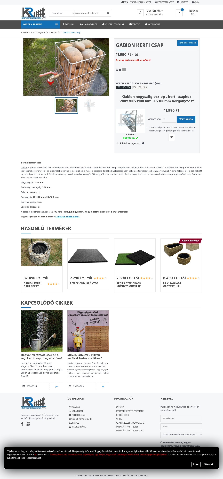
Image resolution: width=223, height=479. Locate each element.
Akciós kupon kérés (82, 419)
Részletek (209, 464)
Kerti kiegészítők (39, 32)
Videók (136, 24)
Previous (29, 67)
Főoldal (69, 24)
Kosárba (187, 119)
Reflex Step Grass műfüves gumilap (129, 284)
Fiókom (75, 407)
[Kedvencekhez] (171, 137)
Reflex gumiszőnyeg (84, 283)
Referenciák (122, 415)
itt (35, 454)
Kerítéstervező (165, 2)
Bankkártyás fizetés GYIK (130, 431)
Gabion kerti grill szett (32, 284)
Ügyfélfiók (154, 11)
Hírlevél (184, 2)
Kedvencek (77, 411)
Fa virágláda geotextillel (172, 284)
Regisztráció (158, 14)
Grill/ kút (55, 32)
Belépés (149, 14)
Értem (196, 464)
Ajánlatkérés (89, 24)
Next (103, 67)
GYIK (196, 2)
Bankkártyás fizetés (127, 427)
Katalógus (153, 24)
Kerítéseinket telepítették (130, 411)
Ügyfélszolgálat (114, 24)
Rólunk (120, 407)
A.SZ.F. (119, 419)
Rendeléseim (78, 415)
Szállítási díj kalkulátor (137, 2)
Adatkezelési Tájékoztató (130, 423)
